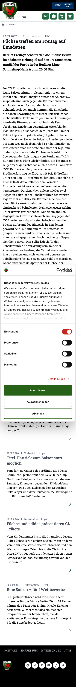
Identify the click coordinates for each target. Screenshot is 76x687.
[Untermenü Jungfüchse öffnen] (70, 16)
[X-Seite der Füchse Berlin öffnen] (42, 665)
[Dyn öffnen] (63, 5)
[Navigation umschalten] (23, 16)
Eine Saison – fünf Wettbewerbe (36, 589)
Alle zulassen (38, 390)
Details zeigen (56, 378)
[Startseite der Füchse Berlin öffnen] (12, 665)
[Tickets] (45, 16)
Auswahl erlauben (38, 401)
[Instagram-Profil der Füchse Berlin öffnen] (35, 665)
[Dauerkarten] (53, 16)
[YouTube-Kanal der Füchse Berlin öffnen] (49, 665)
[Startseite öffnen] (2, 24)
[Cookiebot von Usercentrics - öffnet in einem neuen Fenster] (56, 270)
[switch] (67, 342)
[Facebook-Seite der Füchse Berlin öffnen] (28, 665)
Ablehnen (38, 413)
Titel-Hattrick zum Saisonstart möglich (34, 460)
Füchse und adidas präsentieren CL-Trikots (39, 526)
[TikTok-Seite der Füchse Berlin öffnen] (56, 665)
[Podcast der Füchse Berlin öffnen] (63, 665)
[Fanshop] (62, 16)
